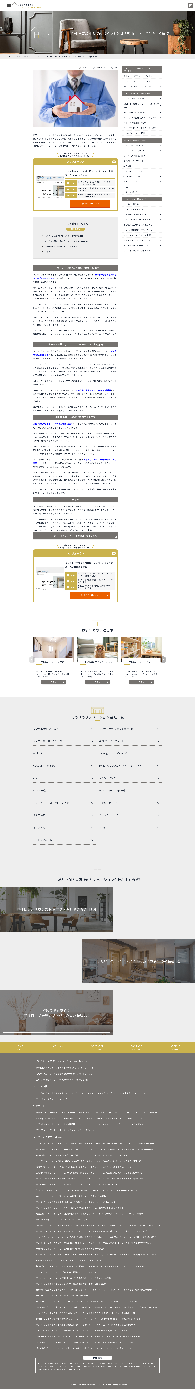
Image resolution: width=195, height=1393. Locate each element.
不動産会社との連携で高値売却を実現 (60, 246)
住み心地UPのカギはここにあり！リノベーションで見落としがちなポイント (69, 1260)
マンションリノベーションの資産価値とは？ (112, 1167)
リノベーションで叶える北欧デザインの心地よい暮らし (60, 1178)
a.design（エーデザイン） (48, 1118)
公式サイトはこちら (90, 203)
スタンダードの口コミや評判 (136, 112)
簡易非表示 (75, 229)
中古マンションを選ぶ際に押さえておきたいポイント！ (60, 1313)
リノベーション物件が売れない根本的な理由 (63, 235)
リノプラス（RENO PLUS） (108, 1112)
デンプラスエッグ (44, 1130)
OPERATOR (97, 1046)
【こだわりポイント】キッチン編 (117, 1348)
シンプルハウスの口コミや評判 (137, 98)
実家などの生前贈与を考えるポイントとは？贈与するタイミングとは (66, 1289)
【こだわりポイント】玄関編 (48, 1342)
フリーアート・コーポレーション (93, 1124)
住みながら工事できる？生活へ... (137, 224)
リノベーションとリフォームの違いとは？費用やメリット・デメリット (67, 1272)
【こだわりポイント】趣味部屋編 (89, 1336)
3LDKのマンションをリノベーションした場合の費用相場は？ (131, 1143)
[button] (163, 659)
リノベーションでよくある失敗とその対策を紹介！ (58, 1324)
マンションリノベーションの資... (137, 250)
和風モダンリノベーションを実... (137, 245)
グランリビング (130, 192)
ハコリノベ (141, 1093)
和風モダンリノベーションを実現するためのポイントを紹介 (62, 1167)
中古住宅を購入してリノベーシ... (137, 204)
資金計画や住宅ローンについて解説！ (112, 1330)
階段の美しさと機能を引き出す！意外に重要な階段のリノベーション (126, 1254)
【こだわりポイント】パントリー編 (83, 1348)
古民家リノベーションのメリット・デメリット (97, 1184)
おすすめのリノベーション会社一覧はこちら (75, 535)
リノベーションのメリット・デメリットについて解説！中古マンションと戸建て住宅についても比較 (79, 1207)
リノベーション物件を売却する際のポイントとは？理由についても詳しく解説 (113, 1231)
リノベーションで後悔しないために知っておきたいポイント (119, 1172)
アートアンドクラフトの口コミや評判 (139, 128)
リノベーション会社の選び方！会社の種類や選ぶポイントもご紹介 (65, 1243)
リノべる (63, 1099)
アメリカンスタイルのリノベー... (137, 240)
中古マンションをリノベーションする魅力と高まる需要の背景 (116, 1178)
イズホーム (60, 1130)
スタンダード (103, 1093)
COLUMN (58, 1046)
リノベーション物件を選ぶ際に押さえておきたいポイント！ (117, 1319)
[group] (53, 663)
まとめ (47, 251)
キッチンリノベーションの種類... (137, 235)
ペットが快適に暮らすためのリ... (137, 230)
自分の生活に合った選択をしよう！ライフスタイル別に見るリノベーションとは (71, 1301)
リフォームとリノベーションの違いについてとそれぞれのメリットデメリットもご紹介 (74, 1278)
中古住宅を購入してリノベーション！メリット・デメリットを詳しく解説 (68, 1143)
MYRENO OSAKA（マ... (133, 181)
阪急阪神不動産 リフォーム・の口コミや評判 (141, 105)
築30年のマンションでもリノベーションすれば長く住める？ (62, 1190)
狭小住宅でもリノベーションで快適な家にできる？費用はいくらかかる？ (127, 1307)
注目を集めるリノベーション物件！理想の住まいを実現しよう (125, 1243)
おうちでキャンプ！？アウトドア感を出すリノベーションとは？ (64, 1330)
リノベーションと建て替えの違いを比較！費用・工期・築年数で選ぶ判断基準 (119, 1149)
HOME (19, 1046)
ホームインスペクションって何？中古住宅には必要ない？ (110, 1324)
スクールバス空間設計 (122, 1093)
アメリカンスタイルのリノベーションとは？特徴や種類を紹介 (116, 1161)
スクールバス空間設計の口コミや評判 (139, 117)
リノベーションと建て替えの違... (137, 219)
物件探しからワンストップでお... (137, 76)
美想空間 (127, 166)
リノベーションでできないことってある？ (54, 1184)
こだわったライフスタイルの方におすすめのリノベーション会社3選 (65, 1073)
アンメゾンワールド (121, 1124)
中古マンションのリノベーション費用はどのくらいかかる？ (119, 1190)
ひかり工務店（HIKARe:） (47, 1112)
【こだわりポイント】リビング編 (118, 1342)
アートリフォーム (87, 1130)
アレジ (72, 1130)
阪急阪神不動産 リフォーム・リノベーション (73, 1093)
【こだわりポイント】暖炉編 (78, 1307)
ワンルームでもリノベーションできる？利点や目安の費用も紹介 (128, 1289)
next (125, 186)
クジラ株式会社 (43, 1124)
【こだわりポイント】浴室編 (48, 1307)
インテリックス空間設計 (64, 1124)
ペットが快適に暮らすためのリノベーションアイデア (108, 1155)
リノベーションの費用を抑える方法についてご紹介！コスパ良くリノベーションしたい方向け (77, 1202)
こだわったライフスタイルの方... (137, 81)
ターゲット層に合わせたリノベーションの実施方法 (66, 241)
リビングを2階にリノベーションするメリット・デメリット (62, 1219)
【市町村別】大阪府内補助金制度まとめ (53, 1336)
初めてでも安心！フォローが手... (137, 86)
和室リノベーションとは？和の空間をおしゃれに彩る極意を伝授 (64, 1254)
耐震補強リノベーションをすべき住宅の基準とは (57, 1213)
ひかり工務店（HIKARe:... (134, 145)
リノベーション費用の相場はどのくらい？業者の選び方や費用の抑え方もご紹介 (71, 1283)
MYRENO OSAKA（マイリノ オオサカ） (106, 1118)
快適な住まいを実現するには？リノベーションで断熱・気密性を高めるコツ (69, 1266)
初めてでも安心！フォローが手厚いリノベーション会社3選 (62, 1079)
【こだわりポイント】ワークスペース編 (82, 1342)
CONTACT (136, 1046)
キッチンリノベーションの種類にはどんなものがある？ (60, 1161)
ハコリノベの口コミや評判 (135, 122)
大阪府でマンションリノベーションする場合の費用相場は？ (62, 1172)
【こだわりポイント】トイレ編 (123, 1301)
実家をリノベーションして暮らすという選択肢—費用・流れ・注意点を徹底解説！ (72, 1196)
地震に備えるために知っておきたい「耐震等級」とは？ (113, 1313)
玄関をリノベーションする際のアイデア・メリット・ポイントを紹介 (113, 1213)
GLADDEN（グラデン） (133, 176)
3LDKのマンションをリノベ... (136, 209)
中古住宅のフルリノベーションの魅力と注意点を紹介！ (132, 1237)
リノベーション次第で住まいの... (137, 214)
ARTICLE (175, 1046)
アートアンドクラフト (45, 1099)
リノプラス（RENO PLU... (135, 155)
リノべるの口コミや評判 (134, 133)
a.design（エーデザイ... (134, 171)
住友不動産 (138, 1124)
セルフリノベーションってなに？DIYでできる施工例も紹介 (62, 1295)
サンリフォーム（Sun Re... (135, 150)
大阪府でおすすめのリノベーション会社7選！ (97, 1385)
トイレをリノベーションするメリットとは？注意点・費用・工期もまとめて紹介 (71, 1225)
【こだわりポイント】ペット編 (49, 1348)
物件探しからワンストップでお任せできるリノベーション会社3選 (65, 1068)
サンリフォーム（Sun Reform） (77, 1112)
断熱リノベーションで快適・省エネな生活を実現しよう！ (135, 1225)
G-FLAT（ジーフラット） (134, 161)
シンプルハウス (43, 1093)
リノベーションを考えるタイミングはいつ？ (55, 1231)
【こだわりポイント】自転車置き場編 (124, 1336)
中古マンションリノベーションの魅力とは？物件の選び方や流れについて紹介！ (71, 1248)
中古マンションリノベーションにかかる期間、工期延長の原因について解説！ (70, 1237)
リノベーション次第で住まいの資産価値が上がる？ (58, 1149)
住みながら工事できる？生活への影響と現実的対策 (58, 1155)
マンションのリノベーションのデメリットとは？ (127, 1266)
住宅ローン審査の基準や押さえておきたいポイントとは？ (61, 1319)
